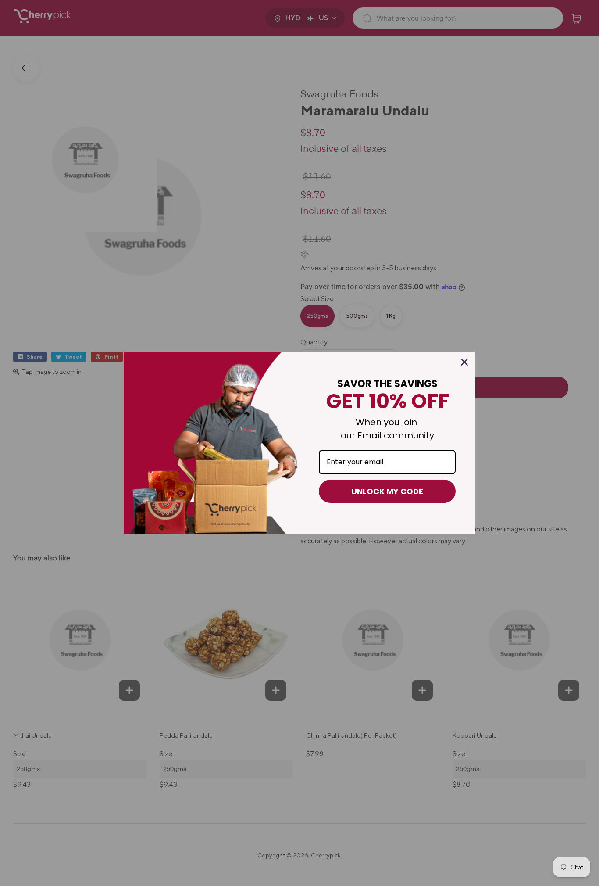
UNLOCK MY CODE (387, 491)
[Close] (464, 362)
